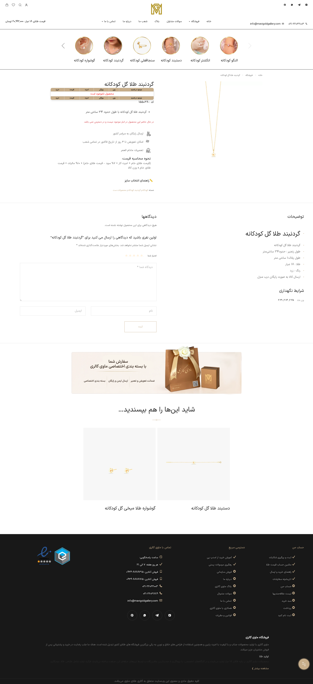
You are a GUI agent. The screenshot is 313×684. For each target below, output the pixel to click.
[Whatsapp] (292, 5)
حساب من (286, 586)
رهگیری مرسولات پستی (221, 565)
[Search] (20, 5)
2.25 (291, 300)
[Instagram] (306, 5)
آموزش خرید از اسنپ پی (220, 557)
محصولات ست (119, 190)
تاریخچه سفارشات (282, 579)
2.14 (286, 300)
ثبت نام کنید (285, 615)
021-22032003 (296, 24)
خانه (208, 21)
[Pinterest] (285, 5)
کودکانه (145, 190)
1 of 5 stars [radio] (142, 255)
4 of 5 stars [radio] (131, 255)
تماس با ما (110, 21)
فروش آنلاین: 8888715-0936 (143, 579)
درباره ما (127, 21)
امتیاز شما (152, 255)
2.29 (280, 300)
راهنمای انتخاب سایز (137, 181)
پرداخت (287, 608)
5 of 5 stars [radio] (127, 255)
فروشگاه (195, 21)
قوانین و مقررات (224, 615)
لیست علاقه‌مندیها (282, 594)
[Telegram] (299, 5)
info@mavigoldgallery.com (265, 24)
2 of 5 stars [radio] (138, 255)
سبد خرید (286, 601)
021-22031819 (151, 594)
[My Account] (26, 5)
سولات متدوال (225, 594)
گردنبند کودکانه (134, 190)
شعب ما (143, 21)
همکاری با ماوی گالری (221, 608)
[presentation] (63, 45)
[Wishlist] (13, 6)
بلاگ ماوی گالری (224, 586)
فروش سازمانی (225, 572)
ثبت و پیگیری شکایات (280, 557)
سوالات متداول (174, 21)
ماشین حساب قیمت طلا (279, 565)
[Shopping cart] (6, 6)
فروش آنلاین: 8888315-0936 (142, 572)
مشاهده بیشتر (261, 668)
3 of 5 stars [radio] (134, 255)
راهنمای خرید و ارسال (281, 572)
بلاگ (157, 21)
